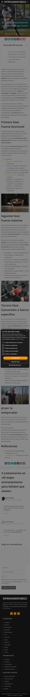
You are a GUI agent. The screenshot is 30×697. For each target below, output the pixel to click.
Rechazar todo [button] (15, 361)
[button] (15, 365)
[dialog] (15, 348)
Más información (20, 339)
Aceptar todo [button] (15, 358)
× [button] (26, 331)
